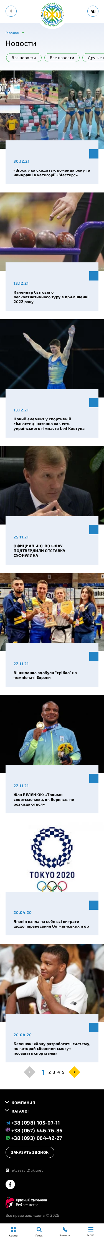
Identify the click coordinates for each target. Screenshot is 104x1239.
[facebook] (10, 1185)
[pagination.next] (74, 1072)
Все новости (62, 57)
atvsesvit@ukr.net (24, 1170)
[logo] (52, 15)
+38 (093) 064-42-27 (36, 1137)
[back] (11, 11)
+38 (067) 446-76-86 (36, 1130)
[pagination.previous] (29, 1072)
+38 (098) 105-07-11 (35, 1122)
